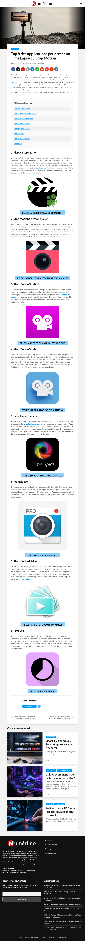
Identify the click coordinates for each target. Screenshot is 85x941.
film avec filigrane (25, 579)
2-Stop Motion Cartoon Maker (25, 114)
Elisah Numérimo (16, 63)
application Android (32, 424)
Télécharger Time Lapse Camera (42, 475)
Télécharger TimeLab (42, 691)
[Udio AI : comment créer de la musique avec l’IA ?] (24, 782)
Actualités (15, 49)
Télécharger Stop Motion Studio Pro (43, 343)
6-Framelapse (19, 133)
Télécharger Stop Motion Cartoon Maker (42, 278)
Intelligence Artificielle (64, 770)
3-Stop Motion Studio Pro (23, 119)
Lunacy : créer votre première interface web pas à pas (61, 909)
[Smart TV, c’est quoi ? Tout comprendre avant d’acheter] (24, 748)
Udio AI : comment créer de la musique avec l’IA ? (60, 776)
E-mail (4, 891)
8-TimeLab (18, 143)
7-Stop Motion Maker (22, 138)
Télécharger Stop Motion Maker (43, 624)
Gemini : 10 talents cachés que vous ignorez (58, 904)
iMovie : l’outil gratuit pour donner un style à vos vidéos (62, 921)
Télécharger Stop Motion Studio (42, 410)
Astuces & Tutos (51, 736)
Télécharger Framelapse (42, 555)
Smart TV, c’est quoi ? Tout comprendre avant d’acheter (60, 744)
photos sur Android (45, 168)
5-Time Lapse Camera (22, 128)
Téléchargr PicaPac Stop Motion (42, 213)
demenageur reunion (52, 849)
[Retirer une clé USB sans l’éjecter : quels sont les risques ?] (24, 815)
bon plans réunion (51, 845)
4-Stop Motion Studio (22, 124)
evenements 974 (50, 853)
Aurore (47, 760)
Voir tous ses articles (29, 706)
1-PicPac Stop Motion (22, 109)
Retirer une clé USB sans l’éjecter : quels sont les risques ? (60, 812)
